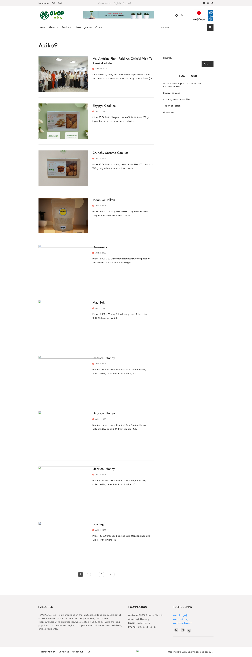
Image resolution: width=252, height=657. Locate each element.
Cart (60, 3)
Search (167, 58)
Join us (88, 27)
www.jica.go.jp (180, 615)
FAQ (54, 3)
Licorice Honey (103, 357)
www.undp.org (180, 619)
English (117, 3)
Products (66, 27)
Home (41, 27)
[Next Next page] (110, 574)
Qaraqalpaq (104, 3)
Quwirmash (100, 247)
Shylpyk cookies (104, 105)
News (78, 27)
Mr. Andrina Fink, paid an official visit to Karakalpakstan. (122, 60)
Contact (99, 27)
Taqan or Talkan (103, 199)
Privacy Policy (48, 651)
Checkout (63, 651)
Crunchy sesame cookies (110, 152)
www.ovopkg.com (182, 623)
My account (43, 3)
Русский (127, 3)
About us (53, 27)
